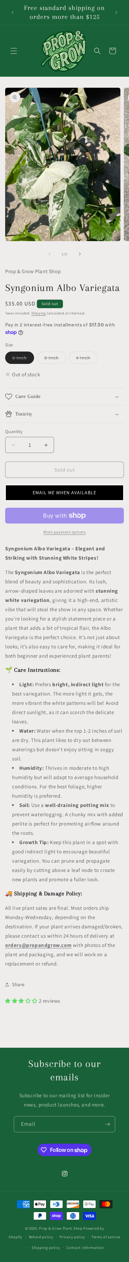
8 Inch (55, 359)
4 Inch (87, 359)
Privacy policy (72, 1236)
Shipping (38, 313)
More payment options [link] (64, 532)
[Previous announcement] (12, 12)
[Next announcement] (116, 12)
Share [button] (18, 984)
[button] (13, 50)
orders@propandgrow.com (38, 945)
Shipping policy (46, 1247)
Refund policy (41, 1236)
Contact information (85, 1247)
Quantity (13, 431)
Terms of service (106, 1236)
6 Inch (23, 359)
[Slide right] (79, 253)
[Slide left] (49, 253)
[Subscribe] (107, 1124)
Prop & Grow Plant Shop (61, 1228)
